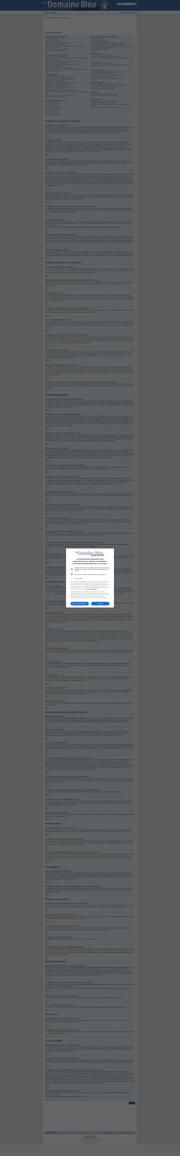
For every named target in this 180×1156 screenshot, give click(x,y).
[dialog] (90, 578)
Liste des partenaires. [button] (91, 589)
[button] (90, 578)
